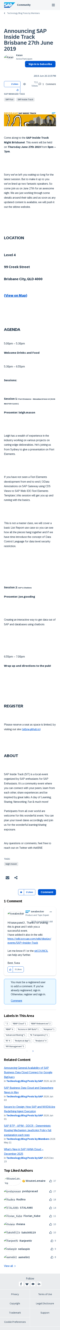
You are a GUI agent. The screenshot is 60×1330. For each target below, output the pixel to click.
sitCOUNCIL (41, 950)
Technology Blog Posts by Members (23, 13)
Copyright (15, 1303)
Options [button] (26, 70)
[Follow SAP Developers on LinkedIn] (39, 1284)
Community (23, 5)
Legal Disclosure (45, 1303)
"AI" (7, 1041)
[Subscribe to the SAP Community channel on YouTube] (33, 1284)
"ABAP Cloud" (18, 1023)
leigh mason (11, 864)
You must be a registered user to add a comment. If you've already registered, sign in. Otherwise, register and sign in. (28, 988)
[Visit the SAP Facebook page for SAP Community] (21, 1284)
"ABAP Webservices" (40, 1023)
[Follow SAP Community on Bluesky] (27, 1284)
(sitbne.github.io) (31, 729)
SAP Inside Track (25, 99)
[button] (17, 90)
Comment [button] (47, 892)
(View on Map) (15, 295)
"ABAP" (8, 1029)
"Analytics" (40, 1041)
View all (8, 1266)
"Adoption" (48, 1029)
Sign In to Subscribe (40, 64)
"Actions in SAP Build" (27, 1029)
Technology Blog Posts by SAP (24, 1081)
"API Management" (14, 1046)
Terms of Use (45, 1294)
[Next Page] (32, 1051)
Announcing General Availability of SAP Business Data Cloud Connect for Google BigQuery (28, 1072)
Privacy (15, 1294)
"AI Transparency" (38, 1035)
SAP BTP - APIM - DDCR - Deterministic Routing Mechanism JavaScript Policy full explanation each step (27, 1130)
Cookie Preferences (15, 1322)
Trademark (15, 1312)
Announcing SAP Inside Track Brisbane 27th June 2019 (28, 40)
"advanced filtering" (15, 1035)
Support (45, 1312)
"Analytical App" (22, 1041)
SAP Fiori (9, 99)
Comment (16, 1000)
